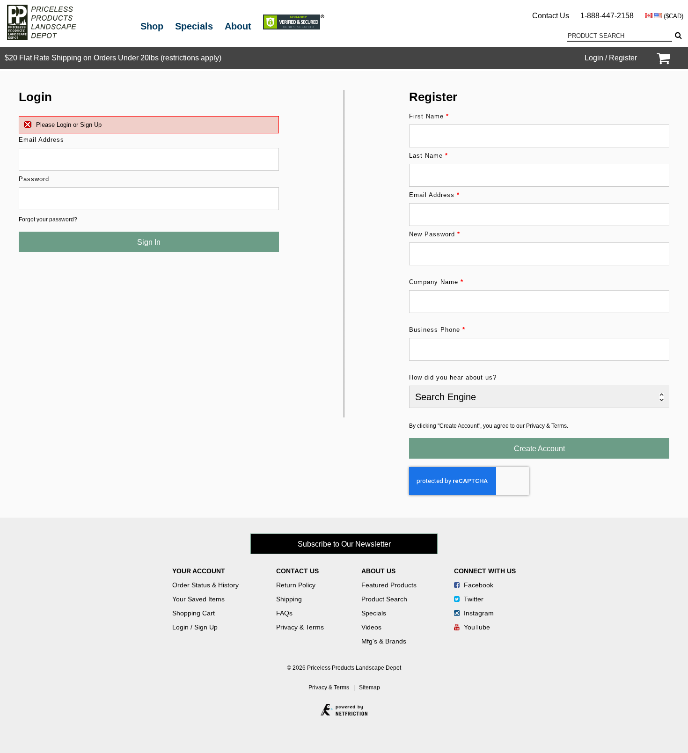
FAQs (284, 613)
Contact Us (550, 16)
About (238, 26)
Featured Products (389, 585)
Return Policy (295, 585)
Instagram (478, 613)
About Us (378, 571)
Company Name (436, 281)
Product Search (384, 599)
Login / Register (611, 58)
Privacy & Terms (300, 627)
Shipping (289, 599)
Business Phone (437, 329)
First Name (429, 116)
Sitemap (369, 687)
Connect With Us (485, 571)
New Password (434, 234)
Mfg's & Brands (383, 641)
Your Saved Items (198, 599)
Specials (194, 26)
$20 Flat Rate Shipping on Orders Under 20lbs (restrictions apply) (113, 58)
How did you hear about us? (453, 377)
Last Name (428, 155)
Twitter (472, 599)
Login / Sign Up (195, 627)
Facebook (477, 585)
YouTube (476, 627)
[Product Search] (677, 35)
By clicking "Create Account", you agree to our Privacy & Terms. (488, 426)
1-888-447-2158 (607, 16)
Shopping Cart (193, 613)
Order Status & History (205, 585)
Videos (371, 627)
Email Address (41, 139)
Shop (151, 26)
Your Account (198, 571)
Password (34, 179)
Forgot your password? (48, 219)
